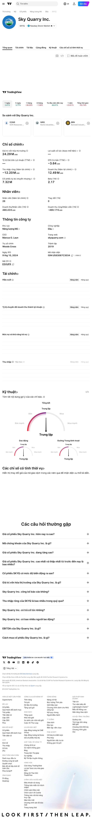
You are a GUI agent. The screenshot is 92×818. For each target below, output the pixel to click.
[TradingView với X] (4, 662)
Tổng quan (28, 715)
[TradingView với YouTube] (13, 662)
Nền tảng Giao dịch (80, 712)
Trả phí (26, 702)
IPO (3, 751)
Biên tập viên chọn (54, 728)
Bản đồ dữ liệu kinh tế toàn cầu (10, 767)
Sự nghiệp (28, 756)
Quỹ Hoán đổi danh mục (11, 710)
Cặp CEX (5, 718)
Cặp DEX (5, 720)
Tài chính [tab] (19, 47)
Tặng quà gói (29, 708)
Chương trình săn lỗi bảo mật (33, 804)
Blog (26, 750)
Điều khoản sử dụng (32, 783)
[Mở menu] (3, 3)
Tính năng (28, 700)
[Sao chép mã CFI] (13, 264)
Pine (4, 723)
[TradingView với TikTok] (32, 662)
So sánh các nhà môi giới (33, 720)
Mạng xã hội (52, 700)
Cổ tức (5, 748)
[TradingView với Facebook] (9, 662)
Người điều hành (53, 715)
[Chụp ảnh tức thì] (57, 56)
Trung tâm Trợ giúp (31, 753)
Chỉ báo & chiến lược (55, 735)
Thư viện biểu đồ (79, 704)
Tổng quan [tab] (7, 47)
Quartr (33, 686)
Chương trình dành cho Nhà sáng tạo (58, 709)
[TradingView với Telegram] (28, 662)
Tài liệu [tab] (29, 47)
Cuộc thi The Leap (31, 723)
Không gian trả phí (54, 743)
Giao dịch (50, 722)
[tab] (74, 279)
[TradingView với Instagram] (18, 662)
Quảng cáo (76, 719)
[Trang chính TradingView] (9, 3)
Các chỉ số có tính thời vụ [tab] (71, 47)
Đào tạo (50, 725)
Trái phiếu (6, 712)
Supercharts (7, 700)
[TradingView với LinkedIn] (23, 662)
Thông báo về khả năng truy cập (33, 796)
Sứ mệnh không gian (32, 748)
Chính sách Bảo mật (32, 790)
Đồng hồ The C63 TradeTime (31, 774)
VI (68, 4)
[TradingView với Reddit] (37, 662)
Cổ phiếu (5, 707)
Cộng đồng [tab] (41, 47)
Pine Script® (7, 771)
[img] (51, 26)
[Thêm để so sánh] (27, 123)
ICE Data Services (26, 674)
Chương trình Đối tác (80, 727)
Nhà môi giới (29, 718)
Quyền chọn (7, 763)
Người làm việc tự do (55, 740)
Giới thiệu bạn (52, 705)
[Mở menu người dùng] (74, 3)
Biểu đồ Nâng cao (79, 709)
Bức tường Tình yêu (54, 702)
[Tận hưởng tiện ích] (62, 56)
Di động (5, 778)
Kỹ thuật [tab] (53, 47)
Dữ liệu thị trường (31, 705)
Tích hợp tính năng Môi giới (79, 723)
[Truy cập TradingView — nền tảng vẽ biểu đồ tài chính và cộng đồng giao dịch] (12, 92)
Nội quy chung (52, 712)
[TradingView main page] (11, 657)
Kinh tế (5, 743)
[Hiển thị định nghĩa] (27, 151)
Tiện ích (75, 702)
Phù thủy (50, 738)
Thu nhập (6, 746)
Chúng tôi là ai (29, 745)
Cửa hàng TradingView (33, 766)
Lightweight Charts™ (80, 707)
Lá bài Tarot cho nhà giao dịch (34, 769)
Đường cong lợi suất (10, 761)
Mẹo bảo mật (29, 800)
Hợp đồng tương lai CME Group (33, 731)
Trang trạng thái (30, 807)
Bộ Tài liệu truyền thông (33, 758)
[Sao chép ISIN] (72, 255)
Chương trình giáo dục (79, 731)
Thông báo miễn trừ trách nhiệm (34, 786)
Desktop (5, 781)
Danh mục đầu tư (9, 758)
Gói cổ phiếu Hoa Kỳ (32, 738)
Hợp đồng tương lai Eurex (34, 735)
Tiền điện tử (7, 715)
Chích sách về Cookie (32, 793)
